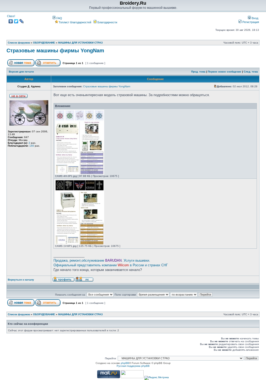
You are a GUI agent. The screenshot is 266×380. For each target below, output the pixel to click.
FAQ (59, 18)
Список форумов (19, 42)
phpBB (125, 363)
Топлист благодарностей (75, 22)
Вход (254, 18)
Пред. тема (198, 71)
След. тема (251, 71)
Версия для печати (21, 71)
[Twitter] (16, 21)
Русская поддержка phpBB (133, 365)
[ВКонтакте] (11, 21)
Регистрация (250, 22)
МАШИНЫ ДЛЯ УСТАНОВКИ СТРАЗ (80, 42)
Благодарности (107, 22)
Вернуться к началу (21, 279)
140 (31, 145)
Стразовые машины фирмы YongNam (55, 50)
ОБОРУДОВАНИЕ (44, 42)
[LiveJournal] (21, 21)
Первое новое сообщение (224, 71)
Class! (11, 16)
